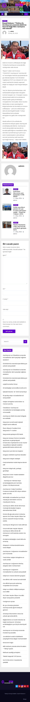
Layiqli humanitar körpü (10, 384)
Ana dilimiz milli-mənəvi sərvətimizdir (14, 579)
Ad (4, 289)
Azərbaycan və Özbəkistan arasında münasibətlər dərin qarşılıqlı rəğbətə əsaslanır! (14, 357)
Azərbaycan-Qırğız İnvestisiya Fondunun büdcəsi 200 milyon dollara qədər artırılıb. (14, 491)
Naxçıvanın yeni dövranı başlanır (13, 451)
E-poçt (5, 299)
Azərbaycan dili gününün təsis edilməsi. (15, 525)
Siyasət (4, 21)
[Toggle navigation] (6, 14)
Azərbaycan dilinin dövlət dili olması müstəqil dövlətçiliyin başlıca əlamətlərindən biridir (14, 508)
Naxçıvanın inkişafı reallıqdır (11, 459)
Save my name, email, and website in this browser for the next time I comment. (14, 324)
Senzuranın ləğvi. (8, 643)
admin (12, 31)
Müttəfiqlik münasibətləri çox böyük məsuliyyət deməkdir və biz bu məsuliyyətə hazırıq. (14, 500)
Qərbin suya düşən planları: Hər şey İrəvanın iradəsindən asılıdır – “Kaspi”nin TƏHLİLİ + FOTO (19, 211)
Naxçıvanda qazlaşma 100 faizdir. (13, 434)
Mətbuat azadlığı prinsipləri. (11, 652)
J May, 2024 (18, 198)
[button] (22, 14)
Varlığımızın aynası (9, 601)
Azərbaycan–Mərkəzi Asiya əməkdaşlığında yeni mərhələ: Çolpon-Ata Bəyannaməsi (12, 483)
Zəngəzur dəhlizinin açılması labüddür (14, 455)
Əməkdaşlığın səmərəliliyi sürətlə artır (15, 388)
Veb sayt (5, 309)
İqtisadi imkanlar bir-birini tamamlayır (15, 392)
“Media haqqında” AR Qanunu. (12, 656)
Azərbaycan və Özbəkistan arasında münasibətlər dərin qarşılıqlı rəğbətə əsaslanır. (14, 372)
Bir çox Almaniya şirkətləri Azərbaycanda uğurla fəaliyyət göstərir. (12, 607)
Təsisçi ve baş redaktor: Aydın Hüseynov (15, 693)
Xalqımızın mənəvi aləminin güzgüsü (14, 576)
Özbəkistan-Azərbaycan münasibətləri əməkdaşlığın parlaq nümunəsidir (14, 410)
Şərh (5, 255)
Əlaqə (24, 699)
